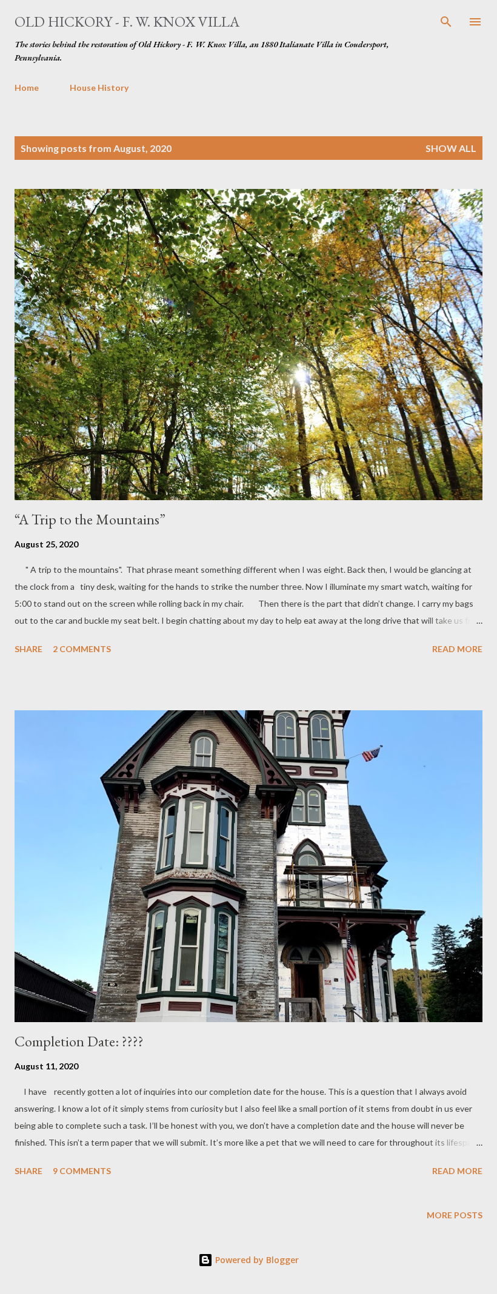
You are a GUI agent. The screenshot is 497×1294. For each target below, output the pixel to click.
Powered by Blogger (256, 1260)
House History (99, 87)
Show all (450, 148)
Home (27, 87)
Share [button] (28, 649)
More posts (454, 1215)
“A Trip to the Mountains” (90, 519)
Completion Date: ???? (79, 1041)
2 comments (82, 649)
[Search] (446, 22)
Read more (457, 649)
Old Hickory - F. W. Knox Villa (127, 21)
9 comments (82, 1171)
